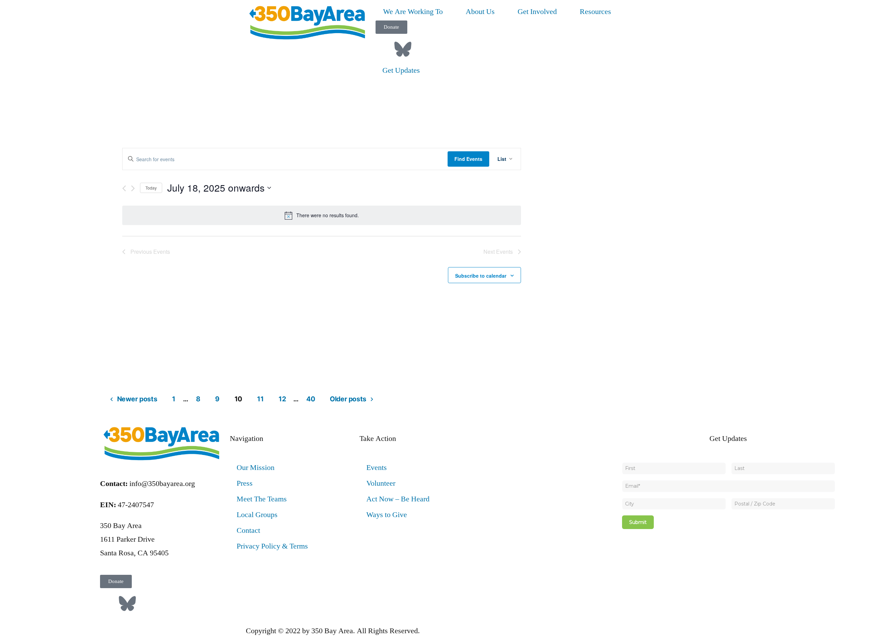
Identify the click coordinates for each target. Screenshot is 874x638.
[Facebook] (384, 49)
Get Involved (537, 11)
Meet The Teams (262, 499)
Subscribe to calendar (480, 275)
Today (151, 188)
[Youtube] (459, 49)
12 (282, 399)
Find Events (468, 158)
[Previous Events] (124, 188)
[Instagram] (421, 49)
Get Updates (401, 70)
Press (245, 483)
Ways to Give (386, 514)
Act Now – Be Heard (397, 499)
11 (260, 399)
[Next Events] (133, 188)
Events (376, 467)
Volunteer (380, 483)
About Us (480, 11)
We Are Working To (413, 11)
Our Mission (255, 467)
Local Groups (257, 514)
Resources (595, 11)
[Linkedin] (440, 49)
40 (310, 399)
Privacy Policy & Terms (272, 546)
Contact (248, 530)
